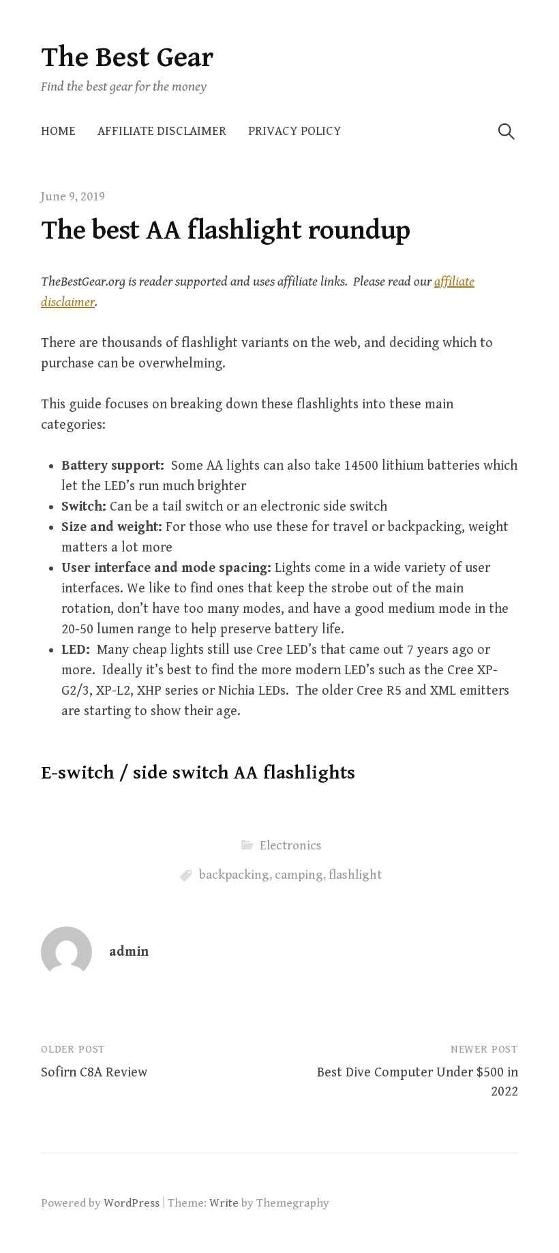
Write (224, 1203)
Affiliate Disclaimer (161, 131)
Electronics (291, 846)
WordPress (132, 1203)
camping (299, 875)
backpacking (234, 875)
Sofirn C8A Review (94, 1073)
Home (58, 131)
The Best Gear (127, 57)
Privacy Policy (295, 131)
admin (129, 952)
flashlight (355, 875)
